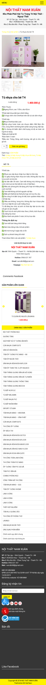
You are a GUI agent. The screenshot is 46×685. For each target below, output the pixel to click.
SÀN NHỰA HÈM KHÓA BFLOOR (14, 440)
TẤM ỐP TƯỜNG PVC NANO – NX (15, 354)
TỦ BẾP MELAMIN (9, 395)
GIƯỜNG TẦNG (8, 336)
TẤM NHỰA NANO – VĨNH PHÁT (14, 417)
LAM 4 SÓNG (8, 498)
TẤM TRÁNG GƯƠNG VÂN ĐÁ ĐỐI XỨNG (17, 372)
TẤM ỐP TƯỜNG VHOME (12, 489)
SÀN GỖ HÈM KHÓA (10, 350)
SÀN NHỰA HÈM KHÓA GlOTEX (14, 435)
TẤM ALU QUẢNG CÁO (11, 512)
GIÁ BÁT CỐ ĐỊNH (9, 408)
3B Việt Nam (27, 683)
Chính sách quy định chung (13, 534)
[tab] (6, 164)
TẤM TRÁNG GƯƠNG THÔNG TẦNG (16, 381)
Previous (3, 306)
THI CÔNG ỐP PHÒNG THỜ (12, 516)
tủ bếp (7, 155)
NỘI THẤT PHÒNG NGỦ (11, 332)
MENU (4, 3)
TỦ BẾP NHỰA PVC (10, 399)
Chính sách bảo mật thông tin (14, 539)
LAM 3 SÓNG (8, 494)
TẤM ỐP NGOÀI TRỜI (10, 359)
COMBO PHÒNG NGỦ (10, 476)
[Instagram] (20, 603)
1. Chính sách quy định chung (12, 609)
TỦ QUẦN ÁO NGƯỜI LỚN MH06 (23, 316)
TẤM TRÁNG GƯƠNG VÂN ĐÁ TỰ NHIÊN (17, 377)
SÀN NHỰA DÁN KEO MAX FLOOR (15, 449)
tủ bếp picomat (15, 158)
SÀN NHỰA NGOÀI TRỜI (11, 525)
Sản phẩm (14, 32)
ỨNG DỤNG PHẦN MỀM (11, 530)
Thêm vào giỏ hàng (18, 146)
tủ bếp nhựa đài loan (27, 155)
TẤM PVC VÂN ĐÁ (9, 471)
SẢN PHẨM (14, 153)
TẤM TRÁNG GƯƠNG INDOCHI (14, 386)
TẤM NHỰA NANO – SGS (12, 485)
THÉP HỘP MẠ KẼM (10, 507)
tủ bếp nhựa (15, 155)
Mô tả (6, 164)
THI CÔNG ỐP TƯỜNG (11, 426)
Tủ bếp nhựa (30, 238)
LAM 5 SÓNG (8, 503)
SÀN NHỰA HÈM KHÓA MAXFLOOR (16, 444)
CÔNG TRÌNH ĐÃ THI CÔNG (13, 480)
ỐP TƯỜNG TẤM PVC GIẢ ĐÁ (13, 467)
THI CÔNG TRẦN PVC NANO (13, 462)
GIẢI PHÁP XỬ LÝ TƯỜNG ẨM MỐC (15, 341)
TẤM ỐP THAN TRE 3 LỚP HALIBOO (16, 368)
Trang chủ (5, 32)
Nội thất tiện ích (26, 265)
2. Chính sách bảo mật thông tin (13, 611)
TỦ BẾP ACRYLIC (9, 390)
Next (42, 306)
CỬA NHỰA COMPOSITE (12, 345)
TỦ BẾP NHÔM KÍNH (10, 404)
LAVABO (6, 521)
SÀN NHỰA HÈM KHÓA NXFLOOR (15, 363)
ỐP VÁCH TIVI (8, 431)
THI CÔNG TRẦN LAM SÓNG (13, 458)
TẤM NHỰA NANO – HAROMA (14, 413)
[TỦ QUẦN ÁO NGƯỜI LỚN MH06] (23, 302)
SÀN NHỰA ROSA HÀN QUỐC (14, 453)
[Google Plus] (12, 603)
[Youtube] (16, 603)
